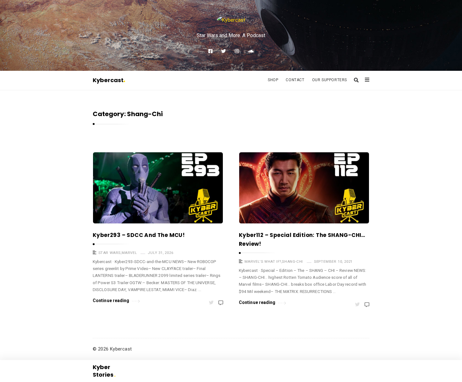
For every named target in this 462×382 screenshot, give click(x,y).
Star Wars (109, 252)
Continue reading (111, 300)
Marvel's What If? (263, 261)
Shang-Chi (292, 261)
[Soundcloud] (251, 51)
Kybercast (108, 80)
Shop (273, 80)
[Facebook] (210, 51)
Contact (295, 80)
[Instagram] (237, 51)
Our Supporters (329, 80)
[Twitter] (223, 51)
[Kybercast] (231, 20)
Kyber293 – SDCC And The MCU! (139, 235)
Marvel (129, 252)
